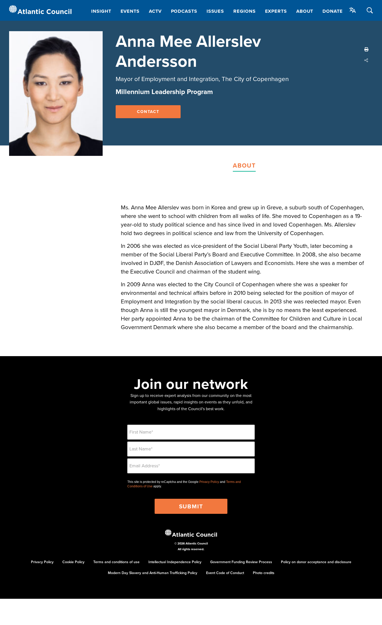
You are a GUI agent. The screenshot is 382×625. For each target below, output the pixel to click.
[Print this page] (366, 49)
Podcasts (184, 11)
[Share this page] (366, 60)
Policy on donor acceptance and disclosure (316, 561)
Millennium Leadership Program (164, 92)
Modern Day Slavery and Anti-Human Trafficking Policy (152, 572)
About (304, 11)
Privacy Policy (209, 482)
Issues (215, 11)
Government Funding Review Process (241, 561)
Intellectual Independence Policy (174, 561)
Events (130, 11)
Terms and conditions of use (116, 561)
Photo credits (263, 572)
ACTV (155, 11)
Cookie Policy (73, 561)
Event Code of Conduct (225, 572)
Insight (101, 11)
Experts (276, 11)
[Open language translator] (352, 10)
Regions (244, 11)
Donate (332, 11)
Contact (148, 112)
